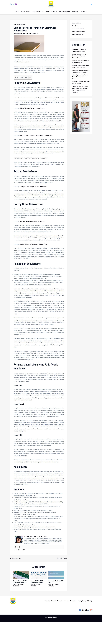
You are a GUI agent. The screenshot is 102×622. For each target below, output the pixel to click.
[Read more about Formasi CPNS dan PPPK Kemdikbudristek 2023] (39, 575)
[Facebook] (11, 4)
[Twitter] (13, 4)
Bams (16, 11)
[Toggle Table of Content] (29, 77)
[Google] (15, 547)
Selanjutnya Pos (62, 558)
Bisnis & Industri (25, 11)
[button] (91, 4)
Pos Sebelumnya (15, 558)
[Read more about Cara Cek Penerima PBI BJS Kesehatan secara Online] (21, 575)
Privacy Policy (82, 601)
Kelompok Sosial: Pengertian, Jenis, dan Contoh (33, 186)
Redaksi (53, 601)
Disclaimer (73, 601)
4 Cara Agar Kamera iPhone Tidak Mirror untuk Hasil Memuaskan (80, 77)
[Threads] (16, 4)
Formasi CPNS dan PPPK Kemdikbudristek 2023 (37, 581)
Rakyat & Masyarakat (64, 11)
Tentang (47, 601)
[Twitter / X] (83, 610)
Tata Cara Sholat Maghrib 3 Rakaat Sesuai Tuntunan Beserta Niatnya (79, 56)
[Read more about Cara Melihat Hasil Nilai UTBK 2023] (56, 575)
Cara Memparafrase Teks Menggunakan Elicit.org (33, 158)
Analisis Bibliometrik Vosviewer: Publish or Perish (33, 244)
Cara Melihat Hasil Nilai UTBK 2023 (55, 581)
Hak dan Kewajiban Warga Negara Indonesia (32, 108)
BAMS (55, 617)
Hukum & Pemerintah (51, 11)
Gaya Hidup (75, 11)
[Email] (91, 610)
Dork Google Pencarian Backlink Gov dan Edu (32, 221)
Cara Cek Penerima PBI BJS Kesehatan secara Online (20, 581)
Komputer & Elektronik (37, 11)
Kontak (67, 601)
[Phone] (88, 610)
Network (83, 11)
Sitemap (89, 601)
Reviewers (60, 601)
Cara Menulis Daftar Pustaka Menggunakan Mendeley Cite (36, 135)
